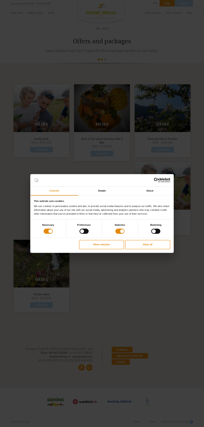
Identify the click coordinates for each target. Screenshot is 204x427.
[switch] (84, 231)
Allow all (147, 244)
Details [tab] (102, 190)
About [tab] (149, 190)
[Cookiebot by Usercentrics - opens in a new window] (156, 180)
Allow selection (101, 244)
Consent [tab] (54, 190)
